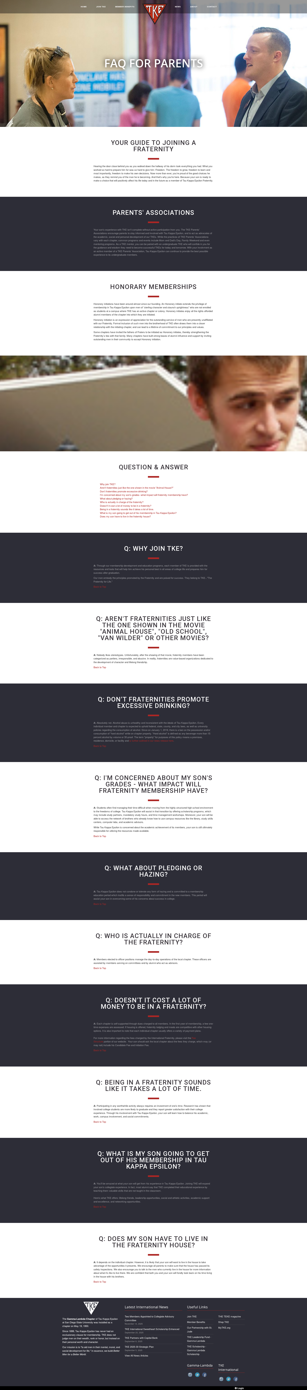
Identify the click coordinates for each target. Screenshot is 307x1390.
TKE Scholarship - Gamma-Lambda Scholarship (196, 1350)
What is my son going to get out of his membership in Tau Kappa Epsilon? (138, 513)
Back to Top (100, 586)
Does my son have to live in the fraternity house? (125, 516)
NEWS (178, 6)
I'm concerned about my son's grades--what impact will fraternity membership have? (144, 494)
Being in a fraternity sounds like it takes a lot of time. (127, 509)
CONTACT (212, 6)
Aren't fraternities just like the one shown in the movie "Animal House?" (136, 487)
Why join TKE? (107, 484)
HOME (84, 6)
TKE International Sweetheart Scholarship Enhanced (152, 1329)
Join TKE (192, 1316)
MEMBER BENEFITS (124, 6)
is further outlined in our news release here (151, 740)
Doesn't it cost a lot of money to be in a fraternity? (125, 505)
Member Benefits (196, 1322)
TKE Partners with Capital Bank (141, 1337)
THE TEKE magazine (229, 1316)
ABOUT (193, 6)
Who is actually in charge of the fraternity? (121, 502)
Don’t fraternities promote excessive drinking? (124, 491)
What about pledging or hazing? (116, 498)
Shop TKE (223, 1322)
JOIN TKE (101, 6)
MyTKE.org (224, 1327)
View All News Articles (136, 1355)
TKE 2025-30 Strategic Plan (139, 1346)
